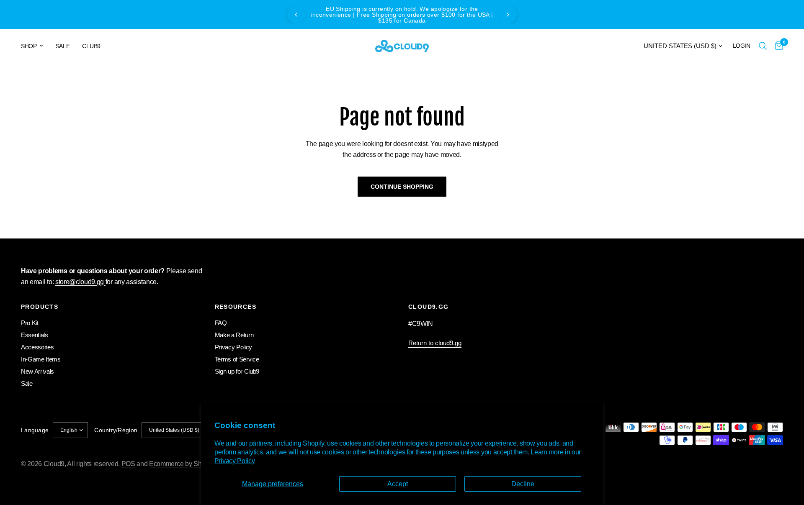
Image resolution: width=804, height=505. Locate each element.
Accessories (37, 347)
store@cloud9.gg (80, 281)
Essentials (34, 334)
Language (35, 430)
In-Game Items (41, 359)
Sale (63, 46)
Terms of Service (237, 359)
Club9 (91, 46)
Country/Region (115, 430)
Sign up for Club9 (237, 371)
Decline (522, 483)
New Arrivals (37, 371)
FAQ (221, 322)
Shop (29, 46)
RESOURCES (236, 307)
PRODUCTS (39, 307)
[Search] (763, 46)
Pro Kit (30, 322)
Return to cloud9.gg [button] (434, 342)
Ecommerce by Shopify (182, 463)
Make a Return (234, 334)
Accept (397, 483)
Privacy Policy (234, 460)
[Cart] (777, 46)
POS (128, 463)
